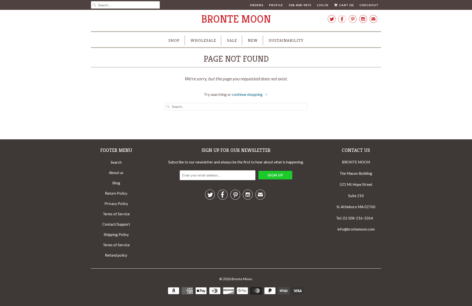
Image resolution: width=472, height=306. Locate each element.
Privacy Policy (116, 203)
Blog (116, 183)
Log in (322, 5)
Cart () (346, 5)
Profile (276, 5)
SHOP (174, 40)
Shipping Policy (116, 234)
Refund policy (116, 255)
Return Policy (116, 193)
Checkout (369, 5)
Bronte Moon (236, 19)
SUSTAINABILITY (286, 40)
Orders (256, 5)
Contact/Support (116, 224)
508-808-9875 (300, 5)
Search (116, 162)
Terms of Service (116, 214)
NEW (253, 40)
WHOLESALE (203, 40)
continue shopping (247, 94)
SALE (232, 40)
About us (116, 172)
